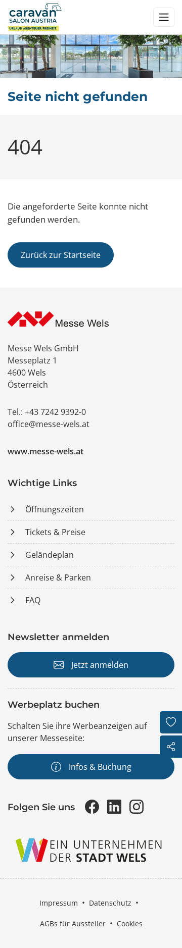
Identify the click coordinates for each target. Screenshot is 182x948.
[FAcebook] (92, 807)
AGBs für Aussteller (73, 923)
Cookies (130, 923)
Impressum (58, 903)
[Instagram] (136, 807)
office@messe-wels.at (48, 424)
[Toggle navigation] (163, 17)
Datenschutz (110, 903)
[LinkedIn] (114, 807)
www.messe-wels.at (45, 451)
